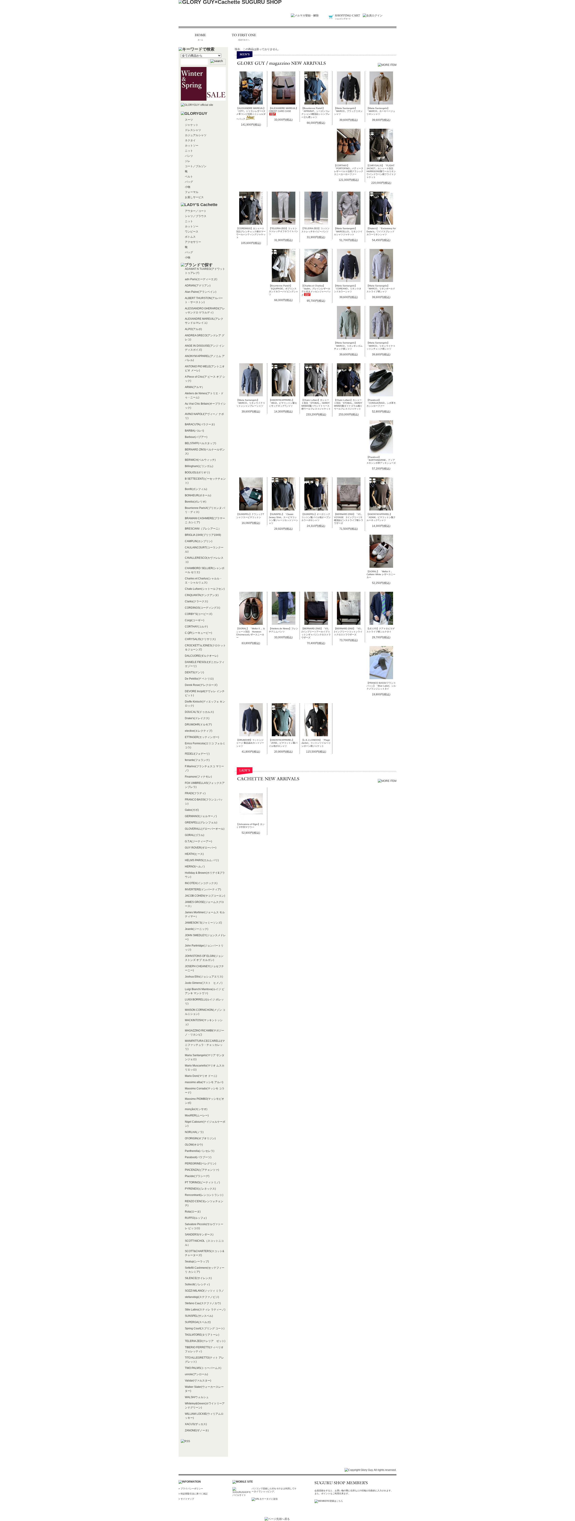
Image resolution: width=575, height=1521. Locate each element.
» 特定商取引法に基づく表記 (193, 1493)
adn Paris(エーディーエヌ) (201, 279)
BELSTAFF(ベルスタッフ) (200, 443)
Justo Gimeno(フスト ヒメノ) (203, 982)
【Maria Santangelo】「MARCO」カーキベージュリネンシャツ (381, 111)
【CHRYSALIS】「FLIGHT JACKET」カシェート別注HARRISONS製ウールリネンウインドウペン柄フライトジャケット (381, 171)
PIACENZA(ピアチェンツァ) (202, 1169)
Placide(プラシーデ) (197, 1176)
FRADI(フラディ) (195, 793)
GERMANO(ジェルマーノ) (201, 816)
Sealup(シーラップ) (197, 1261)
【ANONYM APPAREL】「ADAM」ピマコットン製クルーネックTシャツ (381, 517)
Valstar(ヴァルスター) (198, 1380)
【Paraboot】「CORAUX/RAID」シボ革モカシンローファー (381, 403)
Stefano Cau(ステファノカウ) (203, 1303)
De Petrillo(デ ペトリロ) (199, 678)
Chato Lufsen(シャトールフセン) (205, 588)
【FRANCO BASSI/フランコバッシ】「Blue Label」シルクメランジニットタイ (381, 686)
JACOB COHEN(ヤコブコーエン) (205, 895)
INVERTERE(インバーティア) (203, 889)
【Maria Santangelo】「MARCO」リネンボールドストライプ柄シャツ (381, 288)
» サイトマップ (186, 1499)
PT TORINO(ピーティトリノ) (202, 1182)
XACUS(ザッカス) (196, 1424)
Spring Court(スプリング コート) (204, 1328)
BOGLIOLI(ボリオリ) (197, 472)
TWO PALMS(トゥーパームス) (203, 1368)
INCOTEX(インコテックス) (201, 883)
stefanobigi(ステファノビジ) (202, 1297)
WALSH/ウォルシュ (197, 1397)
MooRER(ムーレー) (197, 1115)
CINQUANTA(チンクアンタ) (202, 595)
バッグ (189, 181)
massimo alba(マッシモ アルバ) (204, 1082)
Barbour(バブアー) (196, 437)
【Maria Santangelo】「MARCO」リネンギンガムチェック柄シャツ (348, 345)
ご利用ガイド (287, 37)
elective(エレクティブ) (198, 730)
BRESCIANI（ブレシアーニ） (203, 528)
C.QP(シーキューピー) (198, 632)
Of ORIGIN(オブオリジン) (200, 1138)
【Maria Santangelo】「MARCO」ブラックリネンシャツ (348, 111)
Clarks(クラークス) (196, 601)
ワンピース (191, 231)
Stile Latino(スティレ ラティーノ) (205, 1309)
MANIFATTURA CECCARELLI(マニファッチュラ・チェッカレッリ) (205, 1045)
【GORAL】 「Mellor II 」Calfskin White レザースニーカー (381, 574)
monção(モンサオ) (196, 1109)
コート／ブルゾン (195, 166)
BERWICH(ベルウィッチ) (200, 459)
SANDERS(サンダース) (199, 1234)
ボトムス (190, 236)
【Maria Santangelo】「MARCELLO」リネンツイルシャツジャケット (348, 231)
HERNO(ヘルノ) (195, 866)
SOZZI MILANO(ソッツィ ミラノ (204, 1290)
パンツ (189, 155)
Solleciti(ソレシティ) (197, 1284)
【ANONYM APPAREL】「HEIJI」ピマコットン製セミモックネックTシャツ (283, 403)
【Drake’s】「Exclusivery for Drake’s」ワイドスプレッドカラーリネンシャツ (381, 231)
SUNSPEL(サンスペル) (199, 1315)
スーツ (189, 119)
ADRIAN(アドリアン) (197, 285)
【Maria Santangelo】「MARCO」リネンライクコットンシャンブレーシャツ (250, 403)
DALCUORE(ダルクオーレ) (201, 655)
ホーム (201, 37)
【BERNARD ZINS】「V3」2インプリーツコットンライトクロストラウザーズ (348, 631)
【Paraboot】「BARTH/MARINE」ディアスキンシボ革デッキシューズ (381, 460)
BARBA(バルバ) (194, 430)
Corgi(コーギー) (194, 620)
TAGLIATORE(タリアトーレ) (202, 1334)
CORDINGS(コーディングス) (202, 607)
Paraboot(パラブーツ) (198, 1157)
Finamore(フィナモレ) (198, 776)
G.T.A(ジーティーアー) (198, 841)
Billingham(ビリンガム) (199, 466)
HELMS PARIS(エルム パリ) (202, 860)
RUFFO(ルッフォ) (196, 1217)
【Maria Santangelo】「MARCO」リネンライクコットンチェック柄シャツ (381, 345)
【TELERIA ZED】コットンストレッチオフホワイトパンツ (283, 231)
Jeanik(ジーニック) (196, 929)
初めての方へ (244, 37)
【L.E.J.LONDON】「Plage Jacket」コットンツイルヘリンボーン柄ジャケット (316, 743)
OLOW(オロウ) (194, 1144)
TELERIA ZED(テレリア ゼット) (205, 1341)
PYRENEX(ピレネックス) (200, 1188)
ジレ (187, 161)
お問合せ (374, 37)
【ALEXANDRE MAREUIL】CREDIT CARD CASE (283, 109)
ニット (189, 150)
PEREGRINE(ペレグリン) (200, 1163)
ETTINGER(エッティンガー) (202, 737)
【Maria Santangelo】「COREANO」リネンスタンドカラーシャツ (347, 288)
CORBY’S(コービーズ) (198, 614)
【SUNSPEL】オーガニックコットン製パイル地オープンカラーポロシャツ (316, 517)
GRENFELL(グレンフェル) (201, 822)
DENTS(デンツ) (194, 672)
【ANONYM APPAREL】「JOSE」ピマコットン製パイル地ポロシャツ (283, 743)
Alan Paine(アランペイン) (200, 291)
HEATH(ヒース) (194, 854)
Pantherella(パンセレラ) (199, 1151)
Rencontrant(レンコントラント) (204, 1195)
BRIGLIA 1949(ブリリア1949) (203, 535)
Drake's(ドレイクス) (197, 718)
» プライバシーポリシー (191, 1488)
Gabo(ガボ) (192, 809)
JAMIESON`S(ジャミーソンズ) (203, 922)
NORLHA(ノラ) (194, 1132)
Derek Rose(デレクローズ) (201, 685)
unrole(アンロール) (196, 1374)
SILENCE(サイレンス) (198, 1278)
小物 (187, 186)
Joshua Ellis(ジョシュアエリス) (204, 976)
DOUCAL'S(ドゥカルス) (199, 712)
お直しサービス (194, 197)
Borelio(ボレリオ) (195, 501)
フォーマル (191, 192)
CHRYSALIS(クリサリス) (200, 639)
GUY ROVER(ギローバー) (200, 847)
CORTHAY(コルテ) (196, 626)
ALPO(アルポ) (193, 329)
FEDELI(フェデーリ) (197, 753)
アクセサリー (193, 242)
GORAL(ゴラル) (194, 835)
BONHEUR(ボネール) (198, 495)
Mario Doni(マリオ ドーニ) (201, 1076)
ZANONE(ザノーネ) (197, 1430)
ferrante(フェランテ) (197, 760)
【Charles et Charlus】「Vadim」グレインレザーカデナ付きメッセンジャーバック (316, 290)
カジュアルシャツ (195, 135)
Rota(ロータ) (193, 1211)
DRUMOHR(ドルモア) (198, 724)
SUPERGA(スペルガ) (198, 1322)
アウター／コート (195, 211)
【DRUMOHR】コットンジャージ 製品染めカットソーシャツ (250, 743)
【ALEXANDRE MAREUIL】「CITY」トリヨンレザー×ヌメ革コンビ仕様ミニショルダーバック (250, 113)
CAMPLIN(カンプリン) (198, 541)
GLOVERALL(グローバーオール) (204, 828)
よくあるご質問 (331, 37)
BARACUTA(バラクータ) (200, 424)
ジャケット (191, 124)
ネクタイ (190, 140)
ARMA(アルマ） (194, 387)
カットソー (191, 145)
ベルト (189, 176)
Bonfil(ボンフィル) (196, 489)
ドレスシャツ (193, 130)
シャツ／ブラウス (195, 216)
